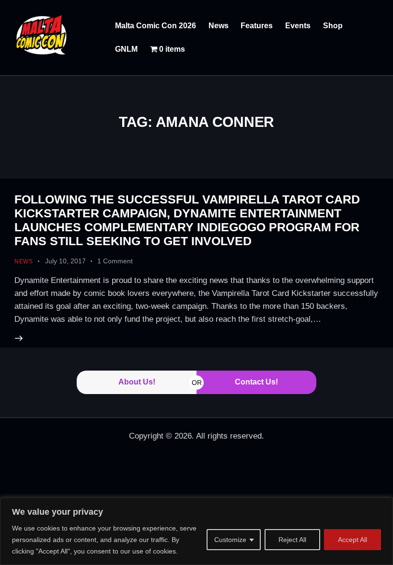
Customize (230, 539)
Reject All (292, 539)
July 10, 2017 (65, 261)
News (23, 261)
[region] (196, 531)
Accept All (352, 539)
